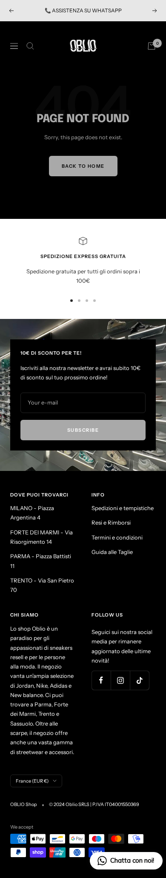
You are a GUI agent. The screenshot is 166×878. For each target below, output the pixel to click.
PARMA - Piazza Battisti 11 (40, 561)
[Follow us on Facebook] (101, 680)
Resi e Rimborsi (111, 522)
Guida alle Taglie (112, 551)
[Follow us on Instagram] (120, 680)
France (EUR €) (32, 781)
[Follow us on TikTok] (139, 680)
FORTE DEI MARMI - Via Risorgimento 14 (41, 537)
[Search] (30, 46)
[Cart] (151, 46)
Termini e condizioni (117, 537)
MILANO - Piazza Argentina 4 (32, 513)
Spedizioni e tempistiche (123, 508)
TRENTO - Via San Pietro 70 (42, 585)
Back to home (83, 166)
